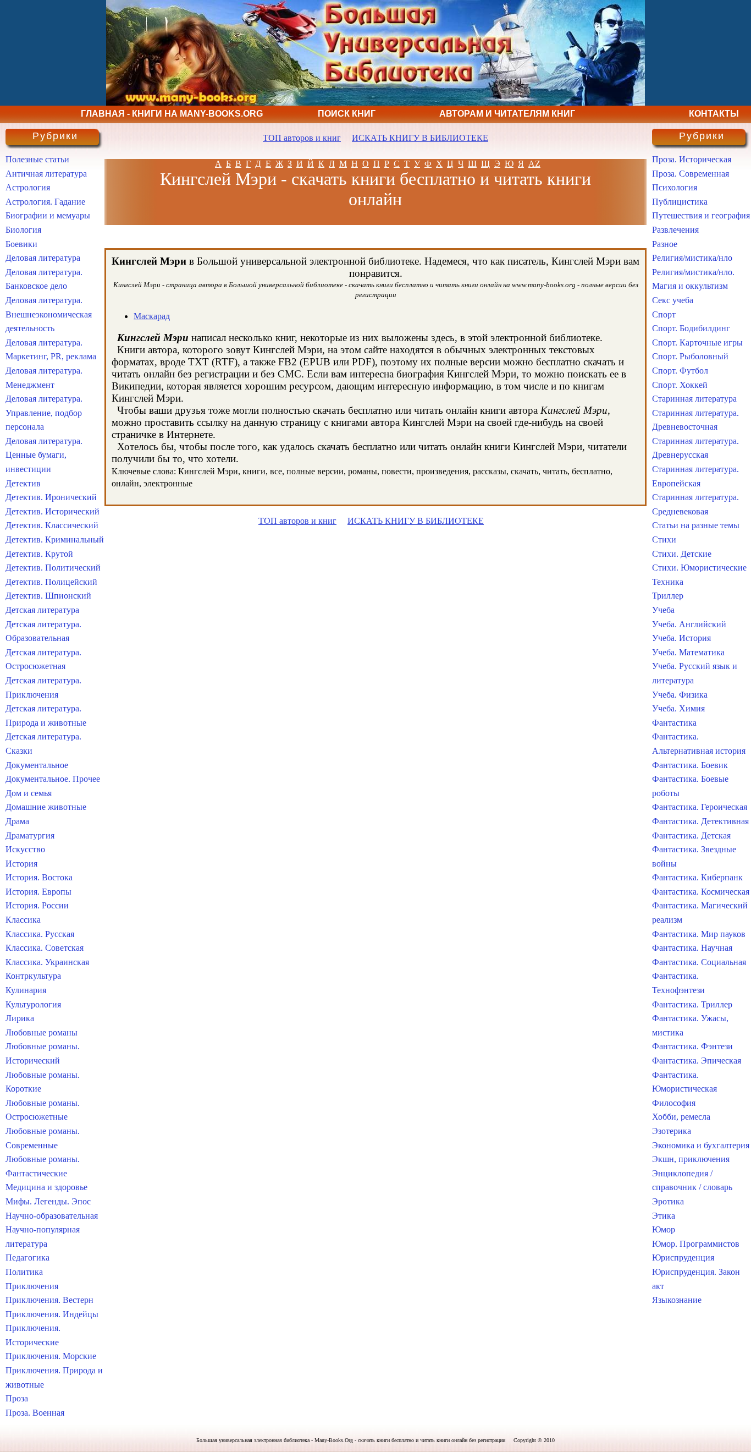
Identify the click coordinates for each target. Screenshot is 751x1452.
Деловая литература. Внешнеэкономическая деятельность (48, 314)
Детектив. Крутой (39, 553)
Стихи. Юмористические (699, 567)
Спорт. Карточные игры (697, 342)
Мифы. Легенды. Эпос (48, 1201)
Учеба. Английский (689, 624)
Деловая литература (42, 257)
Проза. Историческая (691, 159)
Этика (663, 1215)
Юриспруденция (683, 1257)
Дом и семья (28, 793)
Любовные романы (41, 1032)
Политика (24, 1271)
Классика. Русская (39, 934)
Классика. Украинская (47, 962)
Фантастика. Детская (691, 835)
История (21, 863)
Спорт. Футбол (680, 370)
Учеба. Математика (688, 652)
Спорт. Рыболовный (690, 356)
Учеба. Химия (678, 708)
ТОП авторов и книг (302, 138)
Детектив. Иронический (51, 497)
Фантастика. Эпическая (696, 1060)
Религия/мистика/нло (692, 257)
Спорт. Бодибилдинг (691, 328)
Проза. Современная (690, 173)
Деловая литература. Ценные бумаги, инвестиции (43, 455)
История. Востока (39, 877)
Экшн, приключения (691, 1159)
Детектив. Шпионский (48, 595)
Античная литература (46, 173)
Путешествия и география (701, 215)
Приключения (31, 1286)
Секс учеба (672, 300)
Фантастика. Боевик (690, 765)
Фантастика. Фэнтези (692, 1046)
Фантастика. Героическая (699, 807)
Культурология (33, 1004)
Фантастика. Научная (692, 947)
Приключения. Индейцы (51, 1314)
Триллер (667, 595)
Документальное (36, 765)
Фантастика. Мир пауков (699, 934)
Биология (23, 229)
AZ (534, 163)
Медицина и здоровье (46, 1187)
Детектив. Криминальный (54, 539)
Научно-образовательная (51, 1215)
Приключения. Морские (50, 1356)
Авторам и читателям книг (507, 113)
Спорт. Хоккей (680, 385)
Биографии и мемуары (47, 215)
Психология (674, 187)
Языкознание (677, 1300)
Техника (667, 582)
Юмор (663, 1229)
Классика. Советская (44, 947)
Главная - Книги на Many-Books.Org (172, 113)
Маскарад (152, 316)
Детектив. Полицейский (51, 582)
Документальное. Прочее (52, 778)
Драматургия (29, 835)
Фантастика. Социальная (699, 962)
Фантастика (674, 722)
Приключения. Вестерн (49, 1300)
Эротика (668, 1201)
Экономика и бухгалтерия (700, 1145)
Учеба (663, 610)
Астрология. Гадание (45, 201)
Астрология (27, 187)
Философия (673, 1103)
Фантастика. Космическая (700, 891)
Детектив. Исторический (52, 511)
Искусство (25, 849)
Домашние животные (45, 807)
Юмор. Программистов (695, 1243)
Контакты (714, 113)
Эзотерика (671, 1131)
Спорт (664, 314)
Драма (17, 821)
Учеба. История (681, 638)
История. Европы (38, 891)
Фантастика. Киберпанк (697, 877)
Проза (16, 1398)
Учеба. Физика (680, 694)
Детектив (23, 483)
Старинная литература (694, 398)
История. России (37, 905)
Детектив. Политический (53, 567)
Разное (664, 244)
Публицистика (680, 201)
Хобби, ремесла (681, 1116)
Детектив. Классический (51, 525)
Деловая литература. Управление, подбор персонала (43, 412)
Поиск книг (346, 113)
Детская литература (42, 610)
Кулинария (25, 990)
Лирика (19, 1018)
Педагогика (27, 1257)
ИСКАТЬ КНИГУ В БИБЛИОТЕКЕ (420, 138)
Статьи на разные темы (695, 525)
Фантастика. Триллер (692, 1004)
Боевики (21, 244)
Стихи (664, 539)
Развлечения (675, 229)
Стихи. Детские (681, 553)
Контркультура (33, 975)
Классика (23, 919)
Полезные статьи (37, 159)
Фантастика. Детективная (700, 821)
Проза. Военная (34, 1412)
